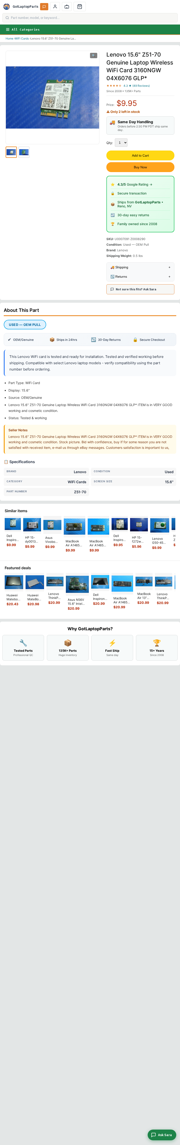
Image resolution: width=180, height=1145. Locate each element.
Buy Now (140, 167)
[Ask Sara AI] (44, 6)
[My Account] (55, 6)
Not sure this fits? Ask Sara (136, 289)
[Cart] (80, 6)
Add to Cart (140, 155)
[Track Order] (67, 6)
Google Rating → (134, 184)
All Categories (26, 29)
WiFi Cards (22, 38)
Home (9, 38)
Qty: (109, 143)
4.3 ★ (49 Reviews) (137, 85)
